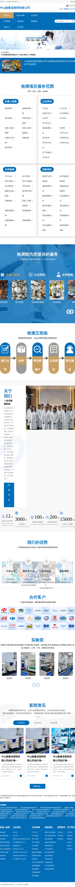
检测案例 (34, 21)
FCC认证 (15, 835)
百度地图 (25, 884)
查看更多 (9, 492)
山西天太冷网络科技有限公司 (9, 807)
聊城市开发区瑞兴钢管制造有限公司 (51, 807)
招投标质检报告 (49, 869)
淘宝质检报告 (49, 859)
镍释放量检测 (36, 865)
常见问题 (60, 839)
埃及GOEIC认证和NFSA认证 (21, 839)
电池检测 (2, 832)
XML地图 (19, 884)
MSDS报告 (35, 839)
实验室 (69, 845)
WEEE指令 (35, 849)
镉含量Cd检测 (36, 855)
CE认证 (15, 832)
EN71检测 (35, 835)
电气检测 (2, 839)
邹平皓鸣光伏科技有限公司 (61, 809)
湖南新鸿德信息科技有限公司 (25, 812)
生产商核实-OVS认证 (19, 859)
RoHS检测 (35, 845)
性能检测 (2, 855)
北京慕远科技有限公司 (43, 812)
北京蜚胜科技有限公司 (36, 816)
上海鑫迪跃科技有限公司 (20, 814)
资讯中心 (7, 27)
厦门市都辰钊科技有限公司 (37, 818)
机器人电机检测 (5, 845)
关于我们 (20, 27)
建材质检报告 (49, 845)
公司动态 (60, 832)
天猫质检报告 (49, 862)
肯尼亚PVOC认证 (18, 849)
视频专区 (70, 839)
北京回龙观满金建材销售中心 (29, 807)
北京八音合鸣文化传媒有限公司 (41, 809)
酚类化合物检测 (37, 852)
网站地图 (72, 1)
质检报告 (20, 21)
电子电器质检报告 (50, 835)
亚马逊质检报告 (49, 865)
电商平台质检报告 (50, 832)
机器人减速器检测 (5, 849)
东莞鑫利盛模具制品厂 (57, 814)
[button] (2, 40)
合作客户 (70, 842)
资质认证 (70, 835)
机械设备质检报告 (50, 842)
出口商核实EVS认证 (19, 842)
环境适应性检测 (5, 842)
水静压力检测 (4, 852)
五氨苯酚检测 (36, 872)
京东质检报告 (49, 849)
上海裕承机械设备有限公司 (18, 816)
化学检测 (7, 21)
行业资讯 (60, 835)
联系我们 (70, 849)
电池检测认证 (17, 845)
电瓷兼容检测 (4, 835)
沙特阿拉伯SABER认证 (20, 855)
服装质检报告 (49, 839)
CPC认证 (35, 832)
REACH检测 (35, 842)
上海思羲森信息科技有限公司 (54, 816)
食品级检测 (35, 869)
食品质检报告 (49, 855)
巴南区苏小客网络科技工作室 (39, 814)
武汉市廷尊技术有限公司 (59, 812)
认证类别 (34, 15)
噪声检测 (2, 859)
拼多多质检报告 (49, 852)
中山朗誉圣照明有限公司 (15, 7)
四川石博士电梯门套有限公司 (18, 818)
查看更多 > (37, 786)
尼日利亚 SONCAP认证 (20, 852)
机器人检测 (20, 15)
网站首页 (7, 15)
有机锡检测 (35, 875)
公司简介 (70, 832)
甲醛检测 (35, 859)
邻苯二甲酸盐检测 (37, 862)
